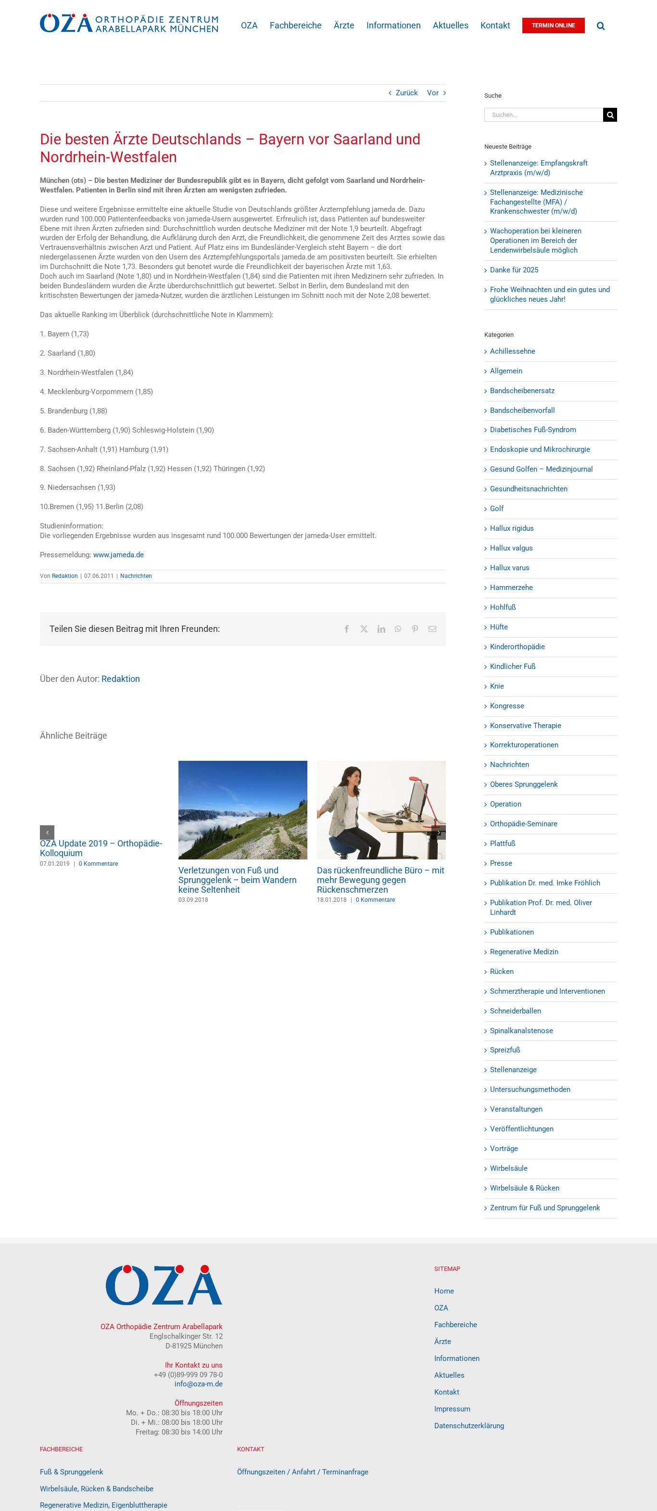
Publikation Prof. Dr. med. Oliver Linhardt (541, 907)
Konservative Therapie (525, 725)
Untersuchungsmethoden (530, 1089)
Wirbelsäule (509, 1168)
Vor (433, 93)
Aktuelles (449, 1375)
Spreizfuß (505, 1050)
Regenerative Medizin (524, 952)
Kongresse (507, 706)
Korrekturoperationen (524, 745)
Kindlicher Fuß (513, 666)
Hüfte (499, 627)
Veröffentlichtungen (522, 1129)
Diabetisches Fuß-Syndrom (533, 429)
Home (444, 1291)
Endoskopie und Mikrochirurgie (540, 449)
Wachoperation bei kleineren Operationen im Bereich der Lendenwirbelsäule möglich (535, 241)
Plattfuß (503, 843)
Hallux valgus (511, 548)
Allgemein (506, 371)
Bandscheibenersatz (522, 390)
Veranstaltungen (516, 1109)
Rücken (502, 971)
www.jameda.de (118, 555)
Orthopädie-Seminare (523, 824)
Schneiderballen (515, 1011)
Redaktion (65, 576)
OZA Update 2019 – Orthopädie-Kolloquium (378, 848)
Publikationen (512, 932)
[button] (601, 25)
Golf (497, 508)
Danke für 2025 (514, 270)
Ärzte (442, 1341)
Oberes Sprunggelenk (524, 784)
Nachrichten (136, 576)
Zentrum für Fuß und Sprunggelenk (545, 1208)
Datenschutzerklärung (469, 1425)
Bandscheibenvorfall (522, 410)
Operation (505, 804)
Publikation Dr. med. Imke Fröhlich (545, 883)
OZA (441, 1308)
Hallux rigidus (512, 528)
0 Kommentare (98, 899)
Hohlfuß (503, 607)
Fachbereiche (455, 1324)
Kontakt (446, 1392)
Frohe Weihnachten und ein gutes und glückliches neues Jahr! (550, 294)
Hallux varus (510, 567)
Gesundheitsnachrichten (529, 489)
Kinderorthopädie (517, 646)
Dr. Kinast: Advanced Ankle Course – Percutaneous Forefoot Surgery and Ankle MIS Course (102, 880)
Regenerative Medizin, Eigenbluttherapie (103, 1505)
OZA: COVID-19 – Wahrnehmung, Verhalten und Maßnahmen (241, 875)
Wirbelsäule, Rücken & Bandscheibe (96, 1489)
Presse (501, 863)
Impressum (452, 1409)
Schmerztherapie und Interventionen (547, 991)
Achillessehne (512, 351)
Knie (497, 686)
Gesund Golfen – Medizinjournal (541, 469)
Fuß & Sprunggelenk (71, 1472)
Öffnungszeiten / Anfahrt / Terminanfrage (302, 1472)
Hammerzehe (511, 587)
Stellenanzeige (513, 1069)
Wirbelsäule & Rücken (524, 1188)
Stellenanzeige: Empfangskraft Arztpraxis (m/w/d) (539, 168)
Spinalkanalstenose (521, 1030)
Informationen (457, 1358)
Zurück (407, 93)
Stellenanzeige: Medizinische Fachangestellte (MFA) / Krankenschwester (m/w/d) (536, 202)
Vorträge (504, 1148)
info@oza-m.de (199, 1384)
